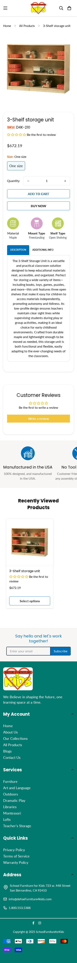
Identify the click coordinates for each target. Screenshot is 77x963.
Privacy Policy (14, 850)
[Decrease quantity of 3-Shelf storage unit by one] (28, 181)
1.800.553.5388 (20, 908)
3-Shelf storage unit (24, 571)
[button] (17, 134)
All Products (27, 26)
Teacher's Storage (17, 826)
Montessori (12, 813)
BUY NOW (38, 206)
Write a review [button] (38, 418)
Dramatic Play (14, 800)
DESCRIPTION (18, 249)
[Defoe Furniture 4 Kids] (38, 8)
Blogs (7, 751)
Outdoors (10, 794)
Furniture (10, 781)
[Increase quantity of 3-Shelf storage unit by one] (65, 181)
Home (7, 26)
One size (16, 166)
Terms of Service (16, 856)
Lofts (7, 819)
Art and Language (17, 788)
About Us (10, 732)
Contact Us (12, 757)
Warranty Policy (15, 862)
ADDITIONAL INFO (43, 249)
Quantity (13, 181)
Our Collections (15, 738)
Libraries (10, 807)
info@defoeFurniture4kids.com (30, 899)
